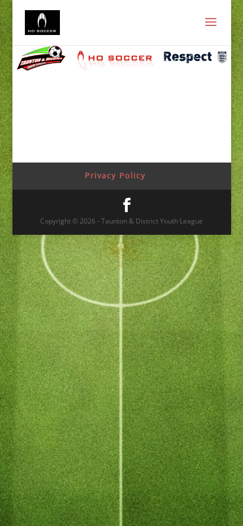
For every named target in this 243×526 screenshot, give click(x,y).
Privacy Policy (115, 175)
